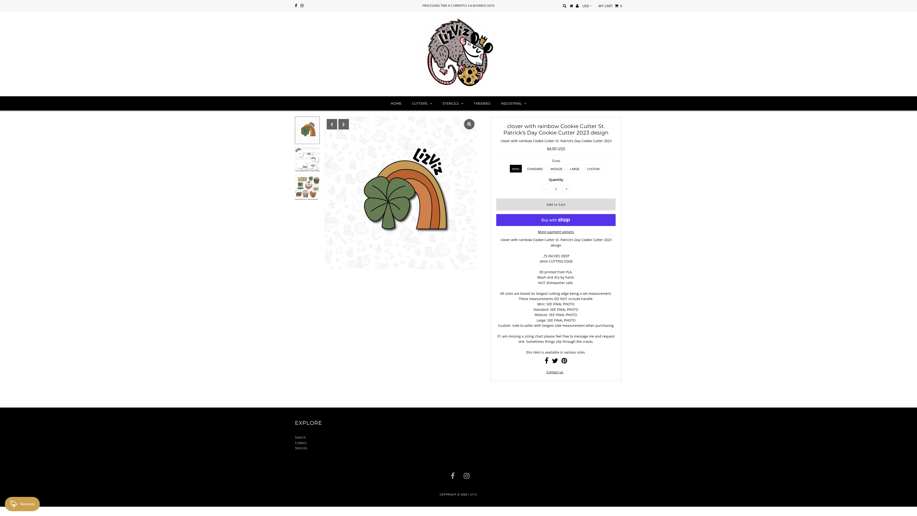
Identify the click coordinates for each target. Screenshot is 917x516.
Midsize (556, 169)
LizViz (472, 494)
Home (396, 103)
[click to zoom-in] (469, 124)
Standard (535, 169)
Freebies (482, 103)
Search (300, 437)
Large (574, 169)
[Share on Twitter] (555, 362)
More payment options (556, 232)
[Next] (343, 124)
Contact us (554, 372)
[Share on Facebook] (547, 362)
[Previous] (332, 124)
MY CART (610, 6)
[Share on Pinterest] (564, 362)
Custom (593, 169)
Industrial (511, 103)
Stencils (451, 103)
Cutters (419, 103)
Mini (515, 169)
